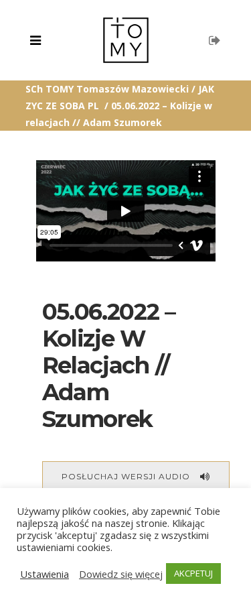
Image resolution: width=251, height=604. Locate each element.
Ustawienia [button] (44, 574)
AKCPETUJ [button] (193, 573)
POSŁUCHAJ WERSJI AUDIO (126, 476)
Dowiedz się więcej (121, 574)
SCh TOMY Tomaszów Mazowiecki (107, 88)
